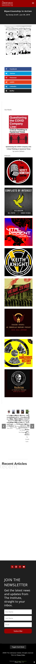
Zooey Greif (13, 15)
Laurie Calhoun (19, 151)
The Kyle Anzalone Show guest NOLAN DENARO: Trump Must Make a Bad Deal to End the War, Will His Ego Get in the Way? (18, 508)
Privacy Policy (21, 655)
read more (18, 493)
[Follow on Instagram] (16, 566)
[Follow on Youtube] (23, 566)
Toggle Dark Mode (18, 647)
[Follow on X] (12, 566)
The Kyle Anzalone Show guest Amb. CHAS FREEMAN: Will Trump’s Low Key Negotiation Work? (18, 535)
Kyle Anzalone (14, 490)
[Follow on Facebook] (20, 566)
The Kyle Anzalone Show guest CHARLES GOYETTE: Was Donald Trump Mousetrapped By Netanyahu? (18, 482)
